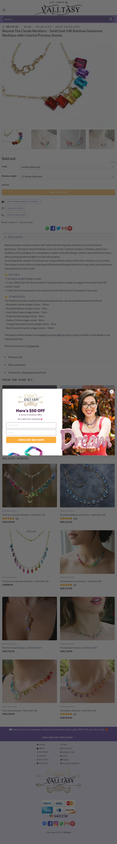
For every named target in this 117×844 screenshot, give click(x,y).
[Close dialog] (112, 392)
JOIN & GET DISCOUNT (31, 440)
